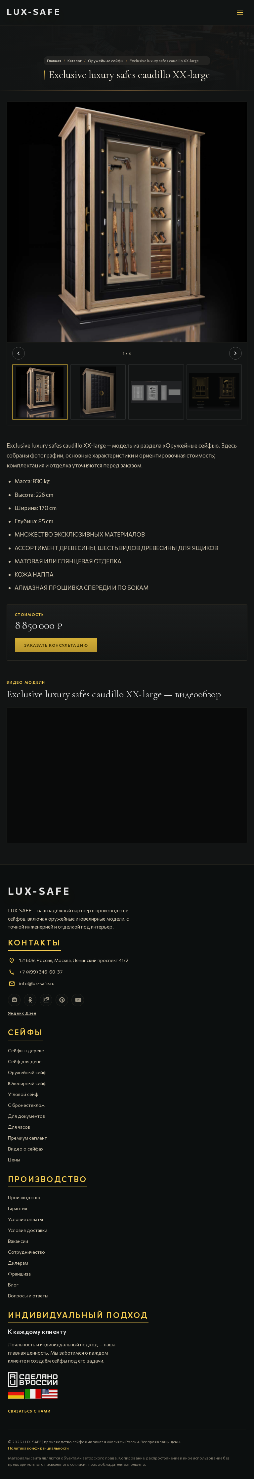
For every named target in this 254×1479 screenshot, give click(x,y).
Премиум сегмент (27, 1138)
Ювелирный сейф (27, 1083)
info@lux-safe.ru (37, 983)
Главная (54, 61)
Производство (24, 1197)
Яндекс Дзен (22, 1013)
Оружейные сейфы (105, 61)
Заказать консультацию (56, 645)
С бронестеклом (26, 1105)
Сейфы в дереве (26, 1050)
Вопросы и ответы (28, 1295)
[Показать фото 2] (98, 392)
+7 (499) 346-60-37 (41, 972)
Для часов (19, 1127)
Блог (13, 1284)
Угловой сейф (23, 1094)
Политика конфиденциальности (38, 1448)
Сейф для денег (26, 1061)
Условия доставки (27, 1230)
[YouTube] (77, 1000)
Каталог (74, 61)
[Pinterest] (62, 1000)
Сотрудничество (26, 1252)
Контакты (34, 943)
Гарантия (17, 1208)
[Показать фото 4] (214, 392)
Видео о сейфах (25, 1149)
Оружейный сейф (27, 1072)
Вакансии (18, 1241)
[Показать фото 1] (40, 392)
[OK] (30, 1000)
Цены (14, 1159)
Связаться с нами (29, 1411)
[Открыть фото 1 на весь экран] (127, 231)
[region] (127, 263)
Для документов (26, 1116)
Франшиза (19, 1274)
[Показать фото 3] (156, 392)
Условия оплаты (25, 1219)
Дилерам (18, 1263)
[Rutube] (46, 1000)
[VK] (14, 1000)
